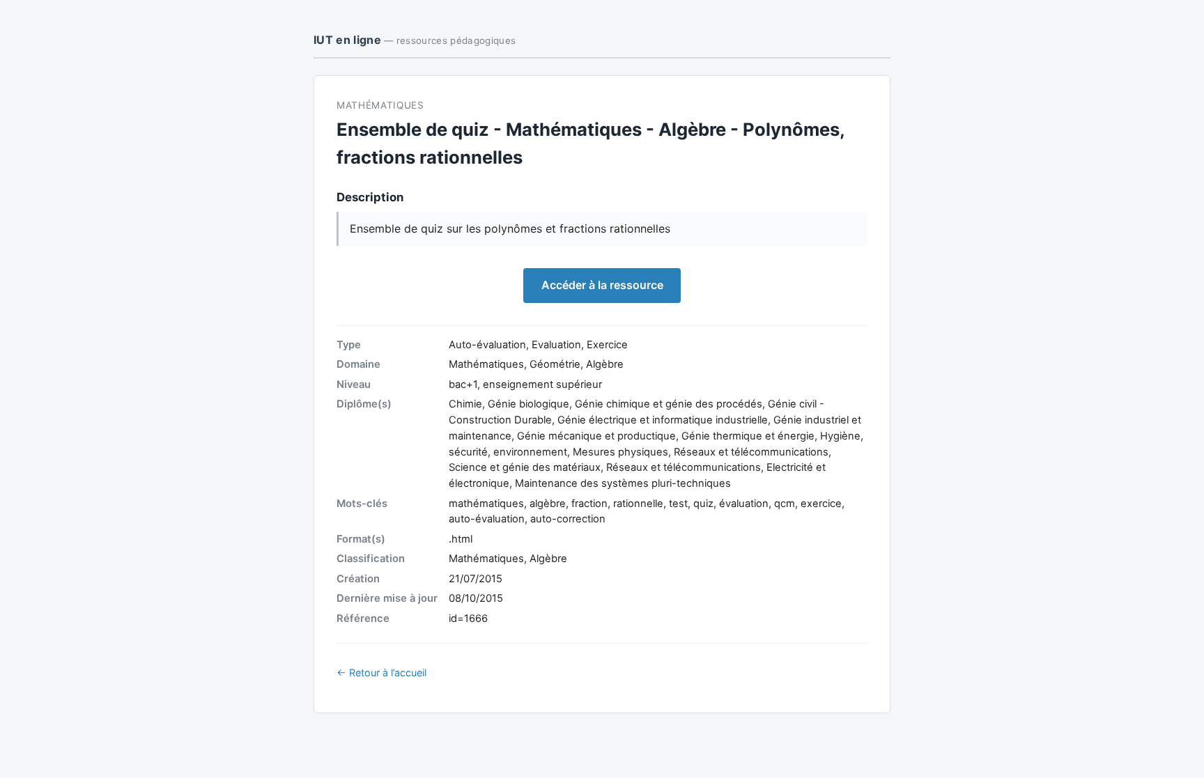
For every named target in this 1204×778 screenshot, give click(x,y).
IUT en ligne (415, 40)
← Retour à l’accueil (381, 672)
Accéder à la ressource (602, 285)
